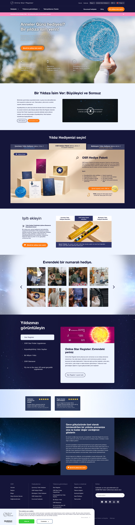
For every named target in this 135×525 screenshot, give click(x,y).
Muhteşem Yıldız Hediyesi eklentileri (102, 218)
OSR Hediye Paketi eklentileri (84, 218)
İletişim (12, 490)
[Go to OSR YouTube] (114, 502)
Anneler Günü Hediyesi (102, 3)
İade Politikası (78, 496)
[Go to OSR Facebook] (110, 502)
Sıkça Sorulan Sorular (16, 496)
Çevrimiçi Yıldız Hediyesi (39, 487)
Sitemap (112, 518)
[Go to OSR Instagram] (102, 502)
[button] (58, 234)
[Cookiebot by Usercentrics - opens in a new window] (8, 521)
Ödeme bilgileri (78, 490)
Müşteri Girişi (78, 487)
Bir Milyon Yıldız (30, 355)
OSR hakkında (22, 120)
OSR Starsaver (29, 361)
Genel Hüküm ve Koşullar (101, 518)
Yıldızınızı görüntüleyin (30, 9)
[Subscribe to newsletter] (122, 495)
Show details (84, 517)
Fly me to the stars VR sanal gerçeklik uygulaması (38, 368)
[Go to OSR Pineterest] (118, 502)
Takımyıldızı (77, 499)
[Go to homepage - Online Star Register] (21, 3)
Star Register (29, 337)
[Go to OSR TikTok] (106, 502)
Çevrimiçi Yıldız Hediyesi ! (29, 147)
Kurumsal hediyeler (90, 9)
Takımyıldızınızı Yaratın (51, 9)
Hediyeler (13, 9)
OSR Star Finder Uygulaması (35, 343)
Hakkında (85, 3)
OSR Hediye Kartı (37, 496)
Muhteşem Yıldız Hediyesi (39, 493)
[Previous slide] (21, 287)
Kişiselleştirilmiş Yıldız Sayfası (35, 349)
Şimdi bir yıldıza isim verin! (32, 48)
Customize (44, 521)
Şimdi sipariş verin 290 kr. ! (101, 188)
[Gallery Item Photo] (36, 276)
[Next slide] (114, 287)
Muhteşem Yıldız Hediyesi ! (106, 147)
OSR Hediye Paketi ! (67, 146)
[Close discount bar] (123, 14)
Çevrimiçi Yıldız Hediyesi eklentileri (65, 218)
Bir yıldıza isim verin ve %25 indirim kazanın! (39, 14)
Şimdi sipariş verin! (33, 120)
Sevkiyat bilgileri (78, 493)
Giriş (102, 9)
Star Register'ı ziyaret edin (75, 375)
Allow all (26, 521)
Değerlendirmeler (15, 499)
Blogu (91, 3)
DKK (112, 3)
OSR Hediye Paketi (37, 490)
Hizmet (80, 3)
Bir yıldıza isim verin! (116, 9)
